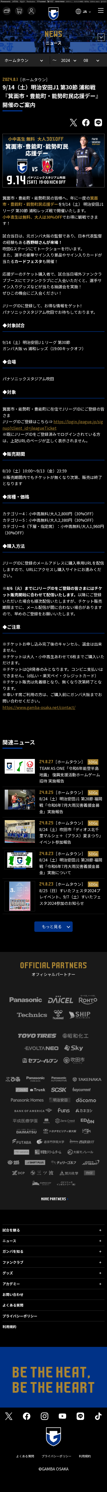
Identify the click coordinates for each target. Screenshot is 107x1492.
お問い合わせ (12, 1294)
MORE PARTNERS (53, 1199)
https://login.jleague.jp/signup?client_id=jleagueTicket (52, 425)
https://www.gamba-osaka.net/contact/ (38, 707)
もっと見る (52, 926)
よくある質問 (12, 1305)
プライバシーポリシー (19, 1315)
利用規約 (9, 1326)
